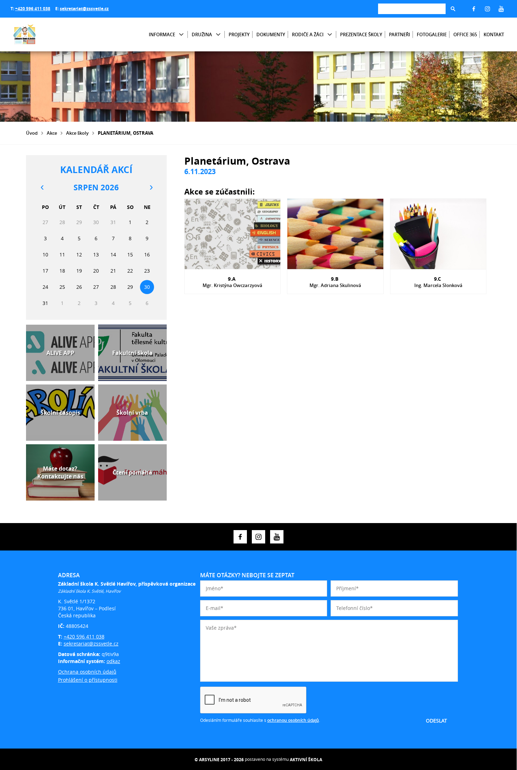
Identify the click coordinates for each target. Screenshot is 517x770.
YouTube (501, 9)
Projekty (239, 34)
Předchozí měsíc (42, 187)
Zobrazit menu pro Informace (181, 34)
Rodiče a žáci (308, 34)
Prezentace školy (361, 34)
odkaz (113, 661)
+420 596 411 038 (32, 9)
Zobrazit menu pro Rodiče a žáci (329, 34)
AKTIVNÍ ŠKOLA (306, 760)
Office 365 (465, 34)
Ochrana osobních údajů (87, 671)
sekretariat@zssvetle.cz (84, 9)
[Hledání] (412, 8)
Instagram (487, 9)
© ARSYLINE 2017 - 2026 (219, 760)
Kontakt (494, 34)
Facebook (473, 9)
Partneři (399, 34)
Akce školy (77, 133)
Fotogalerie (432, 34)
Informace (162, 34)
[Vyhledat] (453, 9)
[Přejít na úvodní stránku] (53, 34)
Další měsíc (151, 187)
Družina (202, 34)
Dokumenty (270, 34)
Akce (52, 133)
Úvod (32, 133)
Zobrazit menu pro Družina (218, 34)
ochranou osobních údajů (293, 720)
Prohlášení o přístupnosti (87, 679)
